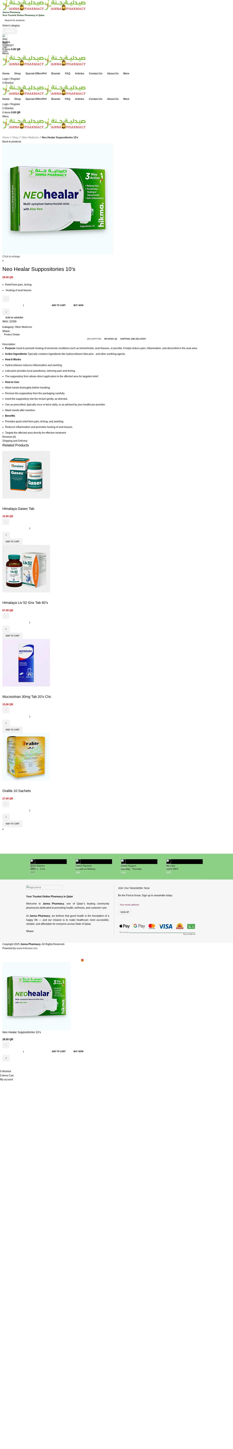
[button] (12, 541)
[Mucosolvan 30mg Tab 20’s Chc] (26, 662)
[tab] (94, 339)
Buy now (78, 305)
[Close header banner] (4, 954)
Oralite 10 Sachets (16, 791)
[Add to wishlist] (6, 502)
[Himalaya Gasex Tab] (26, 474)
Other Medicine (30, 137)
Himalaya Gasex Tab (18, 509)
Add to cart (59, 305)
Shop (15, 137)
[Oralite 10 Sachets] (26, 756)
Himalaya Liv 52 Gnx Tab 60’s (25, 603)
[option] (118, 261)
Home (5, 137)
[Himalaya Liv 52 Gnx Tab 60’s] (26, 568)
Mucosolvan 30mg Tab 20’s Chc (26, 697)
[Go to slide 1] (118, 829)
